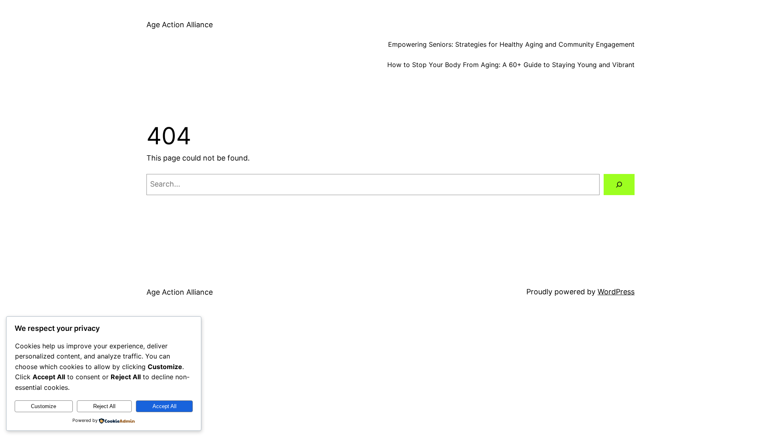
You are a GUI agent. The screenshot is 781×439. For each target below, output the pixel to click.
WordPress (616, 291)
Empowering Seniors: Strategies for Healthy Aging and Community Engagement (511, 44)
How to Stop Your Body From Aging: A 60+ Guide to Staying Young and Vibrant (511, 65)
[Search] (619, 184)
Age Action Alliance (179, 24)
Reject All (104, 406)
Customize (43, 406)
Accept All (165, 406)
